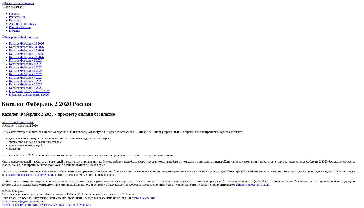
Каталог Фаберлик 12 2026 (26, 50)
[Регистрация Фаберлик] (18, 3)
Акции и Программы (23, 23)
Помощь (14, 30)
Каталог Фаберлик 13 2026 (26, 43)
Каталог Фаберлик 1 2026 (25, 87)
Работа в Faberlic (20, 27)
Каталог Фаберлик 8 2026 (25, 64)
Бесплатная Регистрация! (18, 122)
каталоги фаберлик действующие (33, 174)
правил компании (143, 197)
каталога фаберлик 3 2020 (252, 184)
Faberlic (14, 13)
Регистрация (17, 17)
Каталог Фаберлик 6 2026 (25, 70)
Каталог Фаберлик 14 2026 (26, 46)
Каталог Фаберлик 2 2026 (25, 84)
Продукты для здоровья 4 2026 (29, 94)
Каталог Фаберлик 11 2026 (26, 53)
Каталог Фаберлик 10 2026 (26, 57)
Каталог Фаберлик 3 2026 (25, 81)
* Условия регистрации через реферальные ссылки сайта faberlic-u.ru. (46, 204)
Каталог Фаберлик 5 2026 (25, 74)
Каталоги (15, 20)
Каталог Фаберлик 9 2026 (25, 60)
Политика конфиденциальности (22, 201)
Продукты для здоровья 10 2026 (29, 91)
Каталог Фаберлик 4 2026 (25, 77)
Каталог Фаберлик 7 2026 (25, 67)
